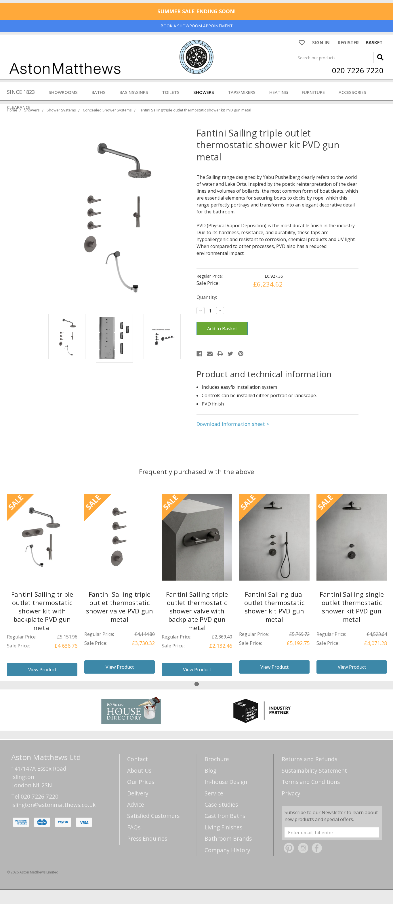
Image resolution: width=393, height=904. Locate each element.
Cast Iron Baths (225, 816)
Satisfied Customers (153, 816)
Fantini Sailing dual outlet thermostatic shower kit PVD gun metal (274, 606)
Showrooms (63, 92)
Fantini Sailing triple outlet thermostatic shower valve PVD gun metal (119, 606)
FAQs (133, 827)
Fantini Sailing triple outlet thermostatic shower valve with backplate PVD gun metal (197, 611)
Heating (278, 92)
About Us (139, 770)
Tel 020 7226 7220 (34, 796)
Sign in (321, 42)
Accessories (352, 92)
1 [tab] (196, 684)
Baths (98, 92)
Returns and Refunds (309, 759)
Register (348, 42)
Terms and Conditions (311, 782)
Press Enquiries (147, 838)
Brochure (217, 759)
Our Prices (140, 782)
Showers (203, 92)
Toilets (171, 92)
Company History (227, 850)
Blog (210, 770)
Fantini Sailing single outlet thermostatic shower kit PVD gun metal (352, 606)
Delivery (137, 793)
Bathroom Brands (228, 838)
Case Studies (221, 804)
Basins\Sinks (133, 92)
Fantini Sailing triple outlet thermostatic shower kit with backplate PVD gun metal (42, 611)
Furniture (313, 92)
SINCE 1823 (21, 91)
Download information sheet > (233, 423)
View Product (42, 669)
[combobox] (334, 57)
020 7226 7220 (358, 70)
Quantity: (207, 297)
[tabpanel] (42, 587)
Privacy (291, 793)
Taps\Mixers (241, 92)
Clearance (18, 107)
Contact (137, 759)
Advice (135, 804)
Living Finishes (223, 827)
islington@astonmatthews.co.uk (53, 805)
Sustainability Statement (314, 770)
